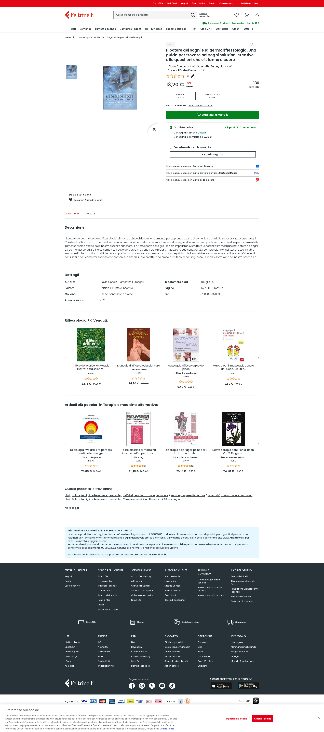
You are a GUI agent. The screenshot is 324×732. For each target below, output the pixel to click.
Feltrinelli (182, 105)
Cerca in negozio (212, 154)
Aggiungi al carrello (214, 114)
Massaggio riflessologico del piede (186, 367)
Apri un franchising (141, 576)
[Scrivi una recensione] (192, 76)
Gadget (235, 656)
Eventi (212, 3)
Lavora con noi (72, 585)
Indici (101, 604)
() (187, 76)
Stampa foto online (108, 609)
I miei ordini (170, 581)
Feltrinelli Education (241, 596)
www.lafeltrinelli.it (234, 537)
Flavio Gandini (177, 66)
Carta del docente (107, 595)
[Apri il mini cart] (247, 15)
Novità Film (137, 646)
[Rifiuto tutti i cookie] (318, 718)
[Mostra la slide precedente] (65, 358)
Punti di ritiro (198, 3)
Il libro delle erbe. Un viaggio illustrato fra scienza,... (91, 367)
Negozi (184, 3)
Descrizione (72, 213)
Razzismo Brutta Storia (242, 601)
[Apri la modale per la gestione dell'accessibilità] (255, 700)
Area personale (172, 576)
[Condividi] (257, 44)
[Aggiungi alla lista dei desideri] (251, 44)
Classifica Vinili (106, 665)
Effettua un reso (172, 585)
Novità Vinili (104, 661)
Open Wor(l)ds (205, 661)
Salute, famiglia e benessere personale (96, 495)
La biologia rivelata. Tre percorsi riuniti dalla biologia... (91, 451)
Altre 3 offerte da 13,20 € (200, 105)
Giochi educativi (173, 651)
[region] (162, 718)
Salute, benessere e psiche (116, 294)
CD (99, 642)
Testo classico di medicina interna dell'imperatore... (138, 451)
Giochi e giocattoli (174, 642)
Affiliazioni (136, 581)
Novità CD (103, 646)
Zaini (200, 651)
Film (133, 642)
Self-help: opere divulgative (188, 495)
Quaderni (202, 665)
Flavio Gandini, (109, 282)
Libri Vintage (71, 656)
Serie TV (135, 661)
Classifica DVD (138, 651)
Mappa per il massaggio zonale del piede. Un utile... (233, 367)
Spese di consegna (175, 600)
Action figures (172, 665)
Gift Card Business (141, 585)
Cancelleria (204, 656)
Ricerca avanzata (204, 15)
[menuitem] (73, 29)
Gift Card (172, 3)
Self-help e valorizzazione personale (145, 495)
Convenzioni (226, 3)
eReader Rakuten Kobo (242, 661)
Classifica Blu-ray (140, 656)
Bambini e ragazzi (140, 665)
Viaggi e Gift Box (239, 651)
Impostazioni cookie (236, 718)
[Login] (257, 15)
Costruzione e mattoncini (178, 646)
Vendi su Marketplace (142, 590)
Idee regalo (237, 642)
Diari (200, 646)
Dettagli (90, 213)
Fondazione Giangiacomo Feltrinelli (245, 590)
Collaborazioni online (142, 595)
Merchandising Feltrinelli (243, 646)
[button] (193, 15)
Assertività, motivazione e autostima (230, 495)
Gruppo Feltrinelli (239, 576)
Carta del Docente (203, 166)
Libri (67, 495)
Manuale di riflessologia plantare (138, 366)
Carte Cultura (105, 590)
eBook (68, 661)
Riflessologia (172, 499)
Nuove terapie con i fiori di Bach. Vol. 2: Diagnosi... (233, 451)
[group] (210, 23)
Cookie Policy (167, 728)
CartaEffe (158, 3)
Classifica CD (105, 651)
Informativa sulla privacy (211, 595)
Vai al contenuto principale (79, 3)
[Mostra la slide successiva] (258, 358)
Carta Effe (103, 576)
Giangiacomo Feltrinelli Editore (243, 582)
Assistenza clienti (250, 3)
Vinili (100, 656)
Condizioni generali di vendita (209, 581)
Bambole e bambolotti (176, 661)
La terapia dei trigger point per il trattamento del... (186, 451)
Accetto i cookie (262, 718)
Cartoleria (203, 642)
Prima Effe (136, 600)
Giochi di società (173, 656)
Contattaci (170, 595)
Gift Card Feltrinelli (107, 585)
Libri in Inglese (72, 651)
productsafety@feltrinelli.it (150, 554)
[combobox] (155, 15)
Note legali (72, 508)
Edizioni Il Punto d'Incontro (184, 70)
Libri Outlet (70, 646)
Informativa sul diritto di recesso (210, 589)
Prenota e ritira (105, 581)
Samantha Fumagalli (210, 66)
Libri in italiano (72, 642)
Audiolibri (69, 665)
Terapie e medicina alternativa (142, 499)
